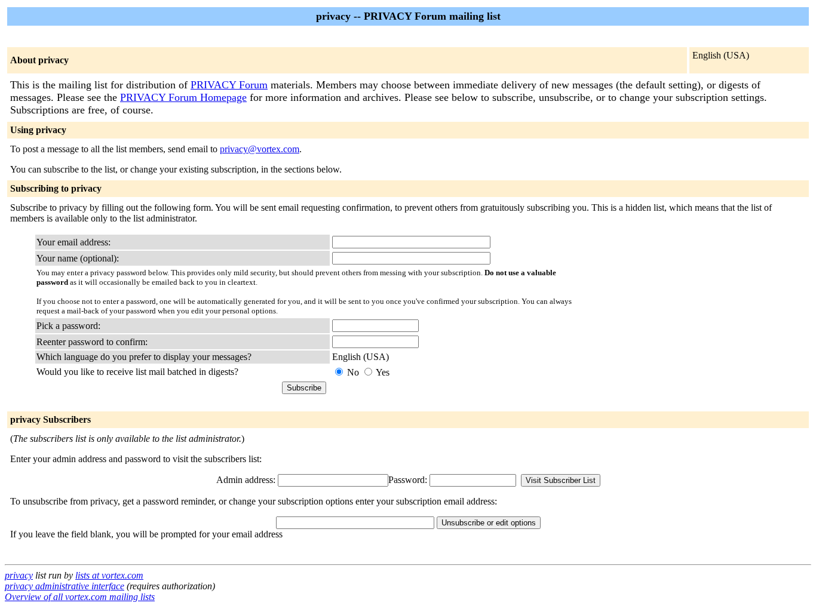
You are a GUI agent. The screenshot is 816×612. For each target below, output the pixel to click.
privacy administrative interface (64, 586)
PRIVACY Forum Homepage (183, 97)
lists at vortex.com (109, 575)
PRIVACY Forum (229, 85)
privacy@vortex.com (259, 149)
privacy (19, 575)
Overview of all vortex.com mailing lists (80, 597)
